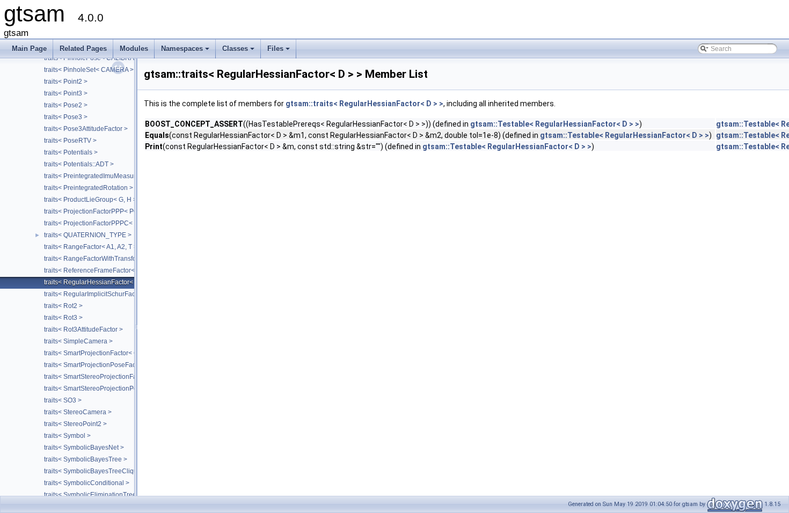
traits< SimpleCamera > (78, 341)
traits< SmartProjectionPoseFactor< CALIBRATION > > (123, 365)
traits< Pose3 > (65, 117)
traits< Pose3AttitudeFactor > (86, 129)
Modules (134, 49)
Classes (239, 51)
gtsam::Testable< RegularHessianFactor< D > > (554, 124)
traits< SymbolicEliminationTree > (93, 495)
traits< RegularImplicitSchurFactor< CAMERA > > (115, 294)
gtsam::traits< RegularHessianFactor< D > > (364, 103)
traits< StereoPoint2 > (75, 424)
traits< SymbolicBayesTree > (85, 459)
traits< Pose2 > (65, 105)
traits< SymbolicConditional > (86, 483)
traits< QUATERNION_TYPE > (88, 235)
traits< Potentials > (71, 152)
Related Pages (83, 49)
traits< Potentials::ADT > (79, 164)
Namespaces (186, 51)
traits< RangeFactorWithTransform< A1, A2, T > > (114, 258)
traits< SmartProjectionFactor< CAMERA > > (108, 353)
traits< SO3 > (63, 400)
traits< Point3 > (65, 93)
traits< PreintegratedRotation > (88, 188)
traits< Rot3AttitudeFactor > (83, 329)
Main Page (29, 49)
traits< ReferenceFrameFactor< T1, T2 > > (104, 270)
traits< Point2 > (65, 81)
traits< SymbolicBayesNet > (84, 447)
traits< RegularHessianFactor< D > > (97, 282)
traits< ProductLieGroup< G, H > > (93, 199)
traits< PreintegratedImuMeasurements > (103, 176)
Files (279, 51)
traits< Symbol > (67, 435)
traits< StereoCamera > (78, 412)
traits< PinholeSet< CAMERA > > (91, 70)
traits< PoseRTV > (70, 140)
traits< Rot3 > (63, 317)
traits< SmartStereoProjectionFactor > (98, 376)
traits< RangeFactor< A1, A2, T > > (93, 247)
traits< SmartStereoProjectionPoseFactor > (106, 388)
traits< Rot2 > (63, 306)
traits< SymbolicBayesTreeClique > (95, 471)
